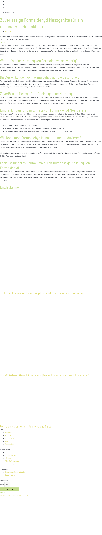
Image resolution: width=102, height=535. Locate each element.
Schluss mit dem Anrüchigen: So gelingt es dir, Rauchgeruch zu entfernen (42, 293)
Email (2, 485)
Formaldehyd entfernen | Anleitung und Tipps (25, 426)
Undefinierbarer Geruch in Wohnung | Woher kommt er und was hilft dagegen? (45, 375)
